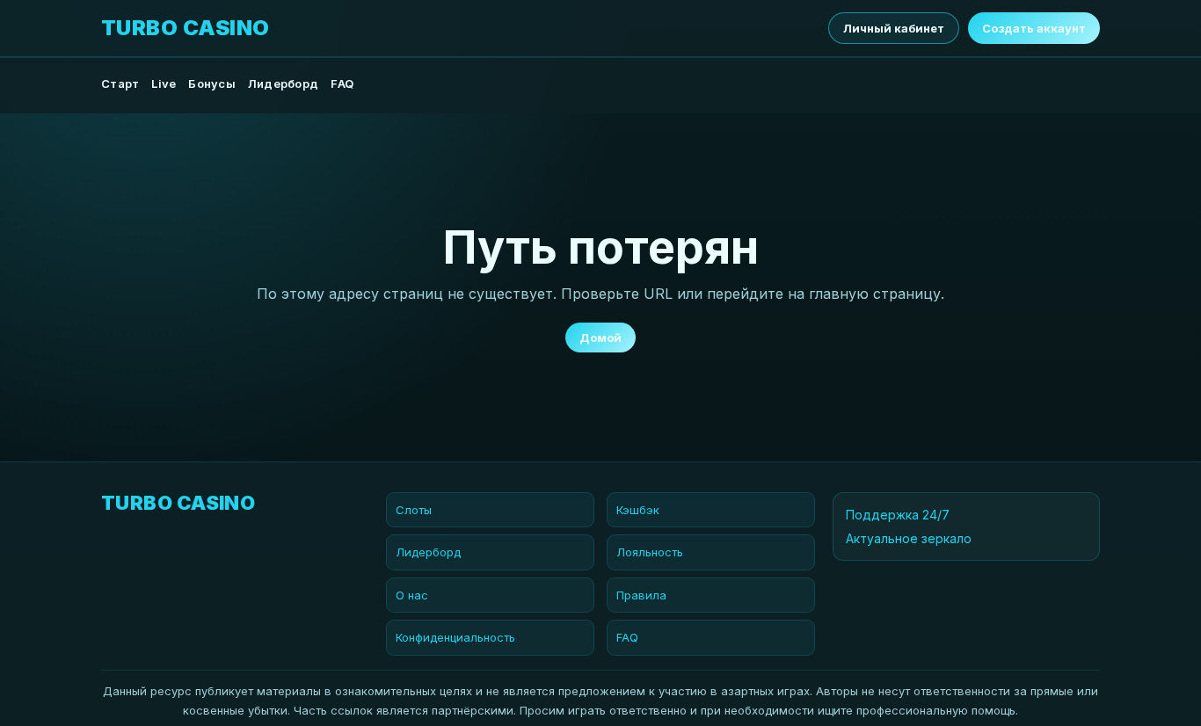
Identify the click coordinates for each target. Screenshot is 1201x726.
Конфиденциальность (455, 637)
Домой (600, 337)
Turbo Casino (185, 28)
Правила (641, 595)
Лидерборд (283, 83)
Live (163, 83)
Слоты (414, 510)
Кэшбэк (637, 510)
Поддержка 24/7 (898, 514)
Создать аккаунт (1034, 28)
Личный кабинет (893, 28)
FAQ (342, 83)
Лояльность (649, 552)
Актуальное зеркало (909, 538)
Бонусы (212, 83)
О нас (412, 595)
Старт (120, 83)
